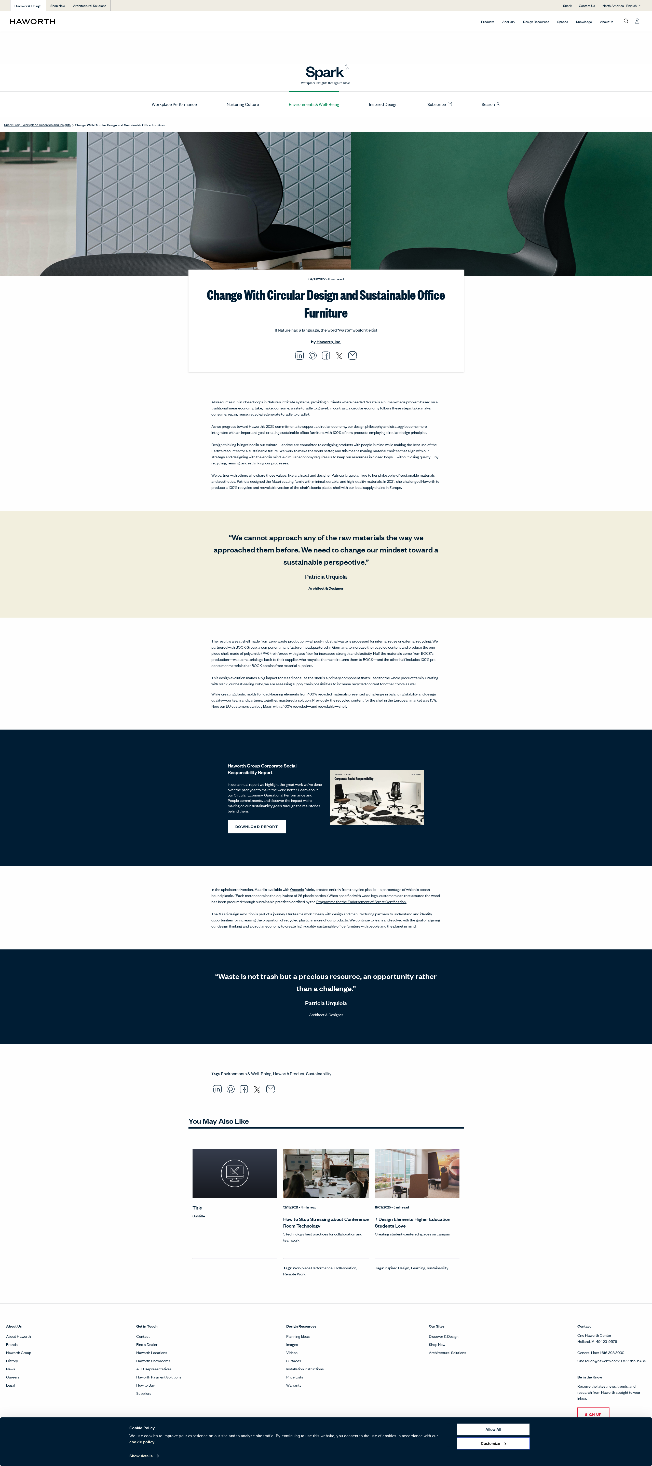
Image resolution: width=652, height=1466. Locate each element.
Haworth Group (18, 1352)
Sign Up (593, 1414)
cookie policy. (142, 1442)
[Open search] (626, 21)
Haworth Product (289, 1073)
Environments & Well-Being (314, 104)
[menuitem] (172, 104)
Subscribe (437, 104)
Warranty (293, 1385)
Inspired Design (383, 104)
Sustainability (318, 1073)
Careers (12, 1376)
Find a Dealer (146, 1344)
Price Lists (294, 1376)
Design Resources (536, 21)
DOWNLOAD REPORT (256, 826)
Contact (143, 1336)
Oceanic (297, 889)
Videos (291, 1352)
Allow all (493, 1429)
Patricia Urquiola (345, 475)
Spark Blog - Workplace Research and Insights (37, 124)
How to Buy (145, 1385)
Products (487, 21)
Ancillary (508, 21)
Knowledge (584, 21)
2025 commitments (281, 426)
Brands (12, 1344)
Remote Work (294, 1273)
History (12, 1360)
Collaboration (345, 1267)
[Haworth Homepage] (73, 21)
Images (292, 1344)
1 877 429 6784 (633, 1360)
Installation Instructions (305, 1368)
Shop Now (57, 5)
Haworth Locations (151, 1352)
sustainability (437, 1267)
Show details (141, 1456)
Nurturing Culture (243, 104)
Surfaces (293, 1360)
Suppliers (143, 1393)
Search (489, 104)
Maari (276, 481)
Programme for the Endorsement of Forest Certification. (361, 901)
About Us (606, 21)
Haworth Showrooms (153, 1360)
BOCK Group (246, 647)
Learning (418, 1267)
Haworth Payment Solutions (158, 1376)
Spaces (562, 21)
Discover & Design (443, 1336)
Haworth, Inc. (329, 342)
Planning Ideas (298, 1336)
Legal (10, 1385)
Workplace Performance (174, 104)
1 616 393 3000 (612, 1352)
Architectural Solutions (89, 5)
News (10, 1368)
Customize (490, 1443)
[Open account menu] (637, 21)
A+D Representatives (153, 1368)
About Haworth (18, 1336)
